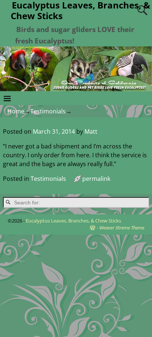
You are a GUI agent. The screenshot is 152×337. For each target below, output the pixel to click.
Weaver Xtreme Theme (121, 227)
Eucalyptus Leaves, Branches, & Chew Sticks (73, 220)
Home (15, 111)
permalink (96, 179)
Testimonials (48, 111)
